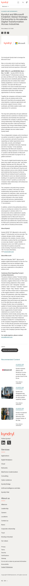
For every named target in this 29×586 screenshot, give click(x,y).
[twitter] (9, 443)
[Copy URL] (8, 33)
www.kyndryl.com (9, 251)
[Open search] (23, 2)
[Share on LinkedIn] (5, 33)
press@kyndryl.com (6, 337)
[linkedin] (3, 443)
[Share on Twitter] (2, 33)
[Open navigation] (27, 2)
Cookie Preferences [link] (7, 567)
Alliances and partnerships (9, 11)
